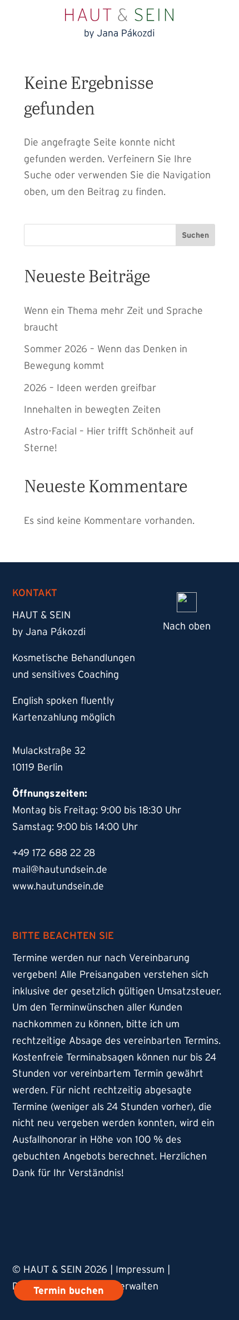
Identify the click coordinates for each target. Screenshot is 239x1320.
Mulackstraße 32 (49, 750)
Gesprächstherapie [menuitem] (105, 364)
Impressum (140, 1269)
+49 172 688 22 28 (53, 852)
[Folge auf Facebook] (73, 1228)
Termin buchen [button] (207, 16)
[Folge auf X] (118, 1228)
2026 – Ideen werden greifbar (90, 387)
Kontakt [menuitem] (59, 336)
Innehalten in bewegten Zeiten (92, 409)
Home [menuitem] (53, 86)
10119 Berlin (37, 767)
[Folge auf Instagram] (29, 1228)
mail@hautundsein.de (59, 869)
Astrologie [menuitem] (66, 198)
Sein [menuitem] (49, 170)
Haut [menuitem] (50, 142)
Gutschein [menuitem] (66, 309)
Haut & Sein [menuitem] (71, 114)
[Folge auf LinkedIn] (162, 1228)
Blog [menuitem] (49, 281)
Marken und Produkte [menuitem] (100, 225)
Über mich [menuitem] (66, 253)
